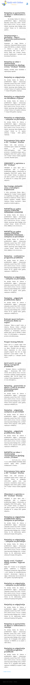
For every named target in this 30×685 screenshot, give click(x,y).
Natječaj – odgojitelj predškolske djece (13, 299)
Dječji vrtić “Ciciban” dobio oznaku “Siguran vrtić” (14, 562)
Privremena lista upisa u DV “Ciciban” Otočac (14, 141)
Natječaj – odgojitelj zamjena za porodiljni (14, 411)
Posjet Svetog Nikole (13, 342)
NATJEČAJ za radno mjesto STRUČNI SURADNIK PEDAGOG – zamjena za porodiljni (14, 234)
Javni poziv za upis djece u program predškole (12, 364)
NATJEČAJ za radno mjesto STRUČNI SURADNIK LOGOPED (13, 210)
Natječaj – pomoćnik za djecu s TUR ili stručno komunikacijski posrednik (15, 388)
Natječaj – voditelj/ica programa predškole (14, 257)
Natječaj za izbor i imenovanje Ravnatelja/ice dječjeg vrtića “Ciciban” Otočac (14, 64)
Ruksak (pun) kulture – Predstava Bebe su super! (14, 321)
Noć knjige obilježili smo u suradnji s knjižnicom (13, 188)
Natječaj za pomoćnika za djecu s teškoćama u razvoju (14, 14)
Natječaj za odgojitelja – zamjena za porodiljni (15, 118)
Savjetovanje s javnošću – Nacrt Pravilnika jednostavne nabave (14, 38)
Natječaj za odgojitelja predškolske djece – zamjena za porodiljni (14, 518)
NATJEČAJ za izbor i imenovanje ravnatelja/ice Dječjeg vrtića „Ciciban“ (14, 454)
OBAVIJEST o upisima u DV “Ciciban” (14, 164)
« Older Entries (7, 671)
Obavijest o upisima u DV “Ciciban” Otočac (14, 495)
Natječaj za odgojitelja (14, 77)
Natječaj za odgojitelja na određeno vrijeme (14, 97)
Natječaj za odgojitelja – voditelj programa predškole (14, 650)
